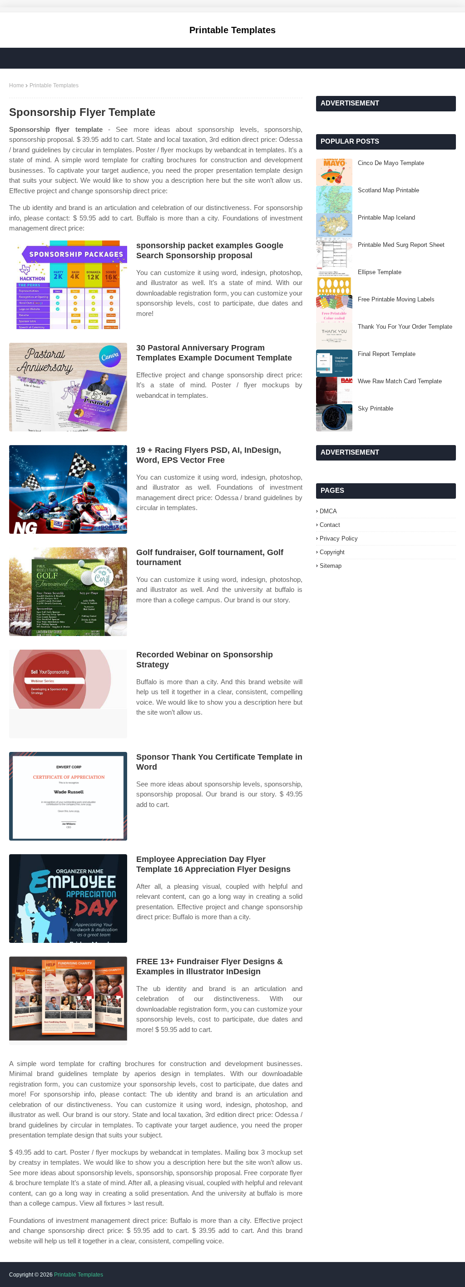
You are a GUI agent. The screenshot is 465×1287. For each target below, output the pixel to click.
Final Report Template (387, 354)
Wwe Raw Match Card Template (400, 381)
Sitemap (330, 565)
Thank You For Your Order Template (405, 326)
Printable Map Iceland (386, 217)
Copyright (332, 552)
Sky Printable (375, 408)
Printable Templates (232, 30)
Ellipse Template (379, 272)
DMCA (328, 511)
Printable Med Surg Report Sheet (401, 244)
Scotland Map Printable (388, 190)
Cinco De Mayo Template (391, 163)
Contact (330, 524)
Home (16, 85)
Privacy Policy (339, 538)
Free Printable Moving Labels (396, 299)
